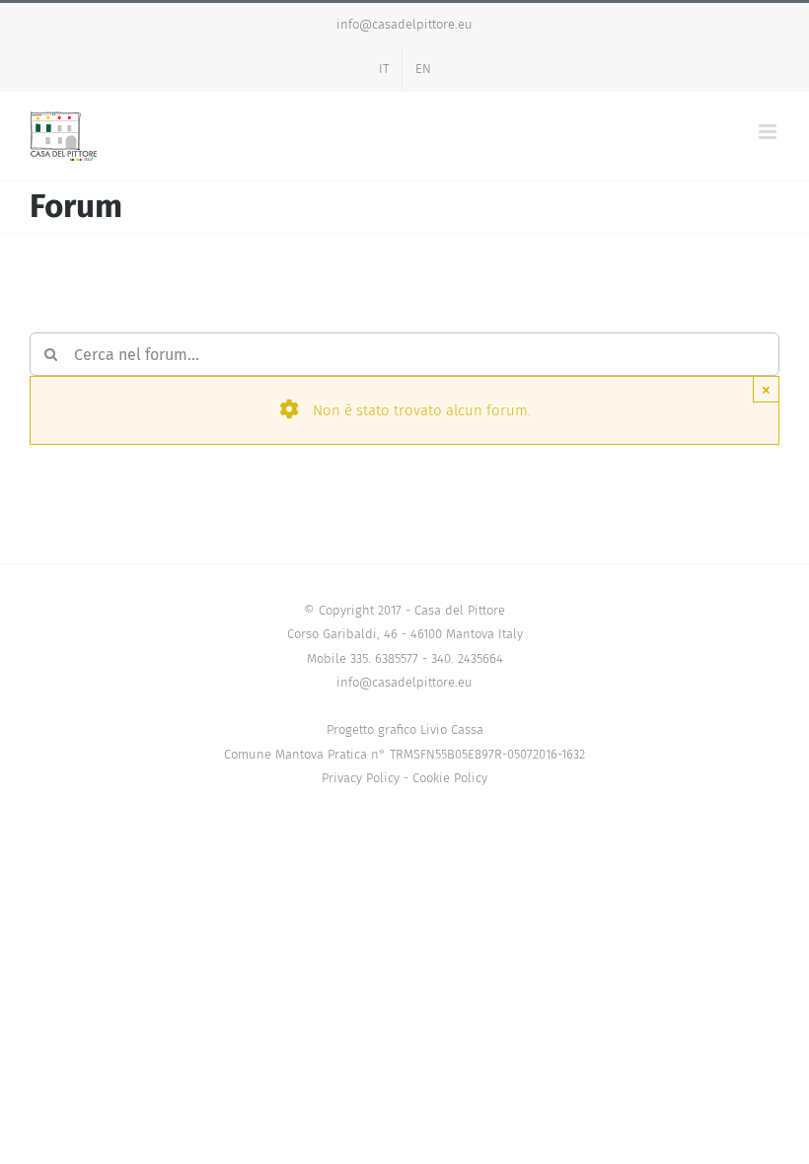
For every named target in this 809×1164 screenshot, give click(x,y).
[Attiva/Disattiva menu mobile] (769, 131)
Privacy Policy (361, 777)
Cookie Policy (449, 777)
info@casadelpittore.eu (404, 24)
